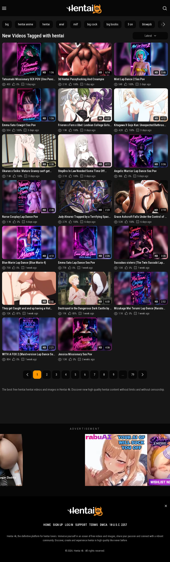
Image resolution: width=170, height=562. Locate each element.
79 (132, 374)
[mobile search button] (165, 8)
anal (61, 24)
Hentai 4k (79, 550)
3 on (130, 24)
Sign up (58, 524)
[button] (163, 24)
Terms (93, 524)
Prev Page (27, 374)
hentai (46, 24)
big (7, 24)
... (123, 374)
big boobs (112, 24)
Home (47, 524)
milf (75, 24)
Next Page (142, 374)
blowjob (147, 24)
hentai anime (25, 24)
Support (81, 524)
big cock (92, 24)
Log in (69, 524)
